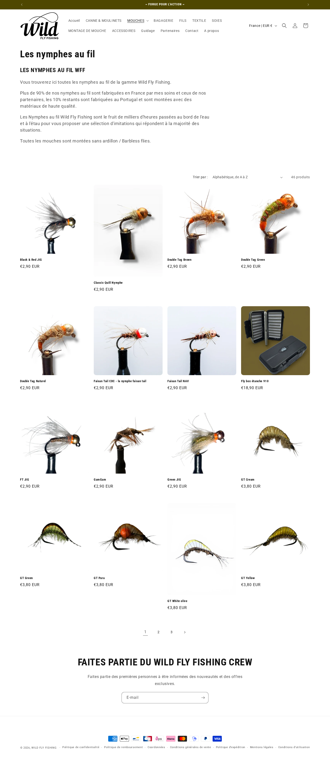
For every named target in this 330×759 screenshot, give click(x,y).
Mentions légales (261, 747)
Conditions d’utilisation (294, 747)
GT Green (26, 578)
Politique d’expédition (230, 747)
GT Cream (248, 479)
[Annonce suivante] (308, 4)
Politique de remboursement (123, 747)
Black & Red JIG (31, 259)
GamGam (100, 479)
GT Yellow (248, 578)
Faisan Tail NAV (178, 381)
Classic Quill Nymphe (108, 282)
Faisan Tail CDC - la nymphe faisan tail (120, 381)
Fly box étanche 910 (255, 381)
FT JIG (24, 479)
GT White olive (177, 601)
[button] (137, 20)
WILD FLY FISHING (44, 747)
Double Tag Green (253, 259)
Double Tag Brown (179, 259)
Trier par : (200, 177)
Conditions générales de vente (190, 747)
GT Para (99, 578)
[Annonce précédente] (21, 4)
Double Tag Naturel (33, 381)
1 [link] (145, 632)
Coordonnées (156, 747)
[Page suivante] (184, 632)
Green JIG (174, 479)
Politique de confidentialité (81, 747)
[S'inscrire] (203, 697)
